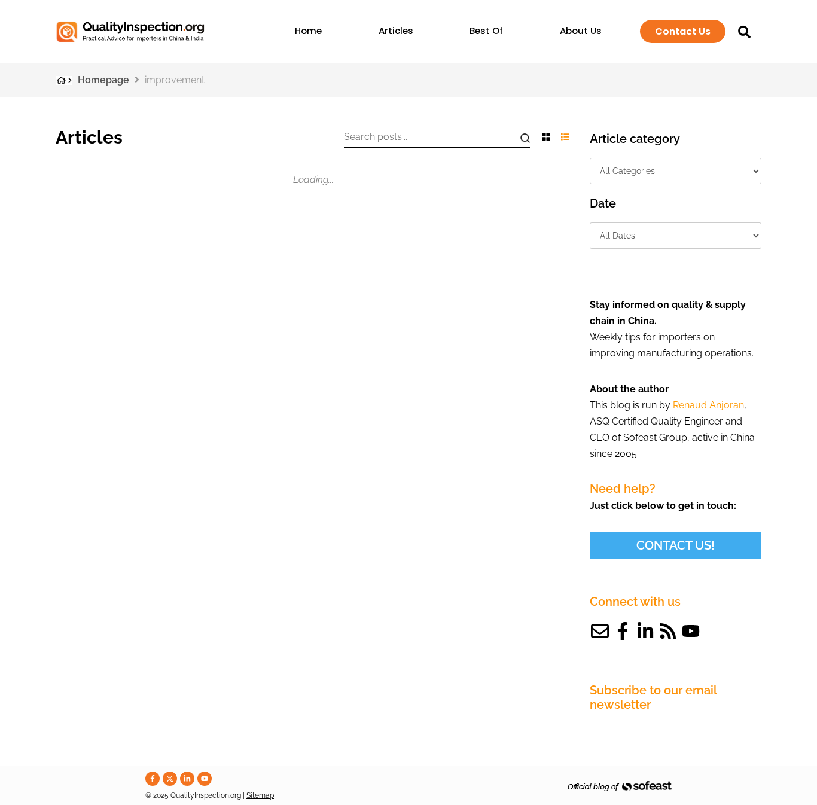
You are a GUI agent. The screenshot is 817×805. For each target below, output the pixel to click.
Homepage (103, 80)
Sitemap (260, 795)
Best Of (486, 31)
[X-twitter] (170, 779)
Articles (396, 31)
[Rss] (668, 631)
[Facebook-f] (622, 631)
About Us (581, 31)
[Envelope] (600, 631)
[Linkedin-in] (645, 631)
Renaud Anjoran (708, 405)
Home (308, 31)
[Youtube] (691, 631)
